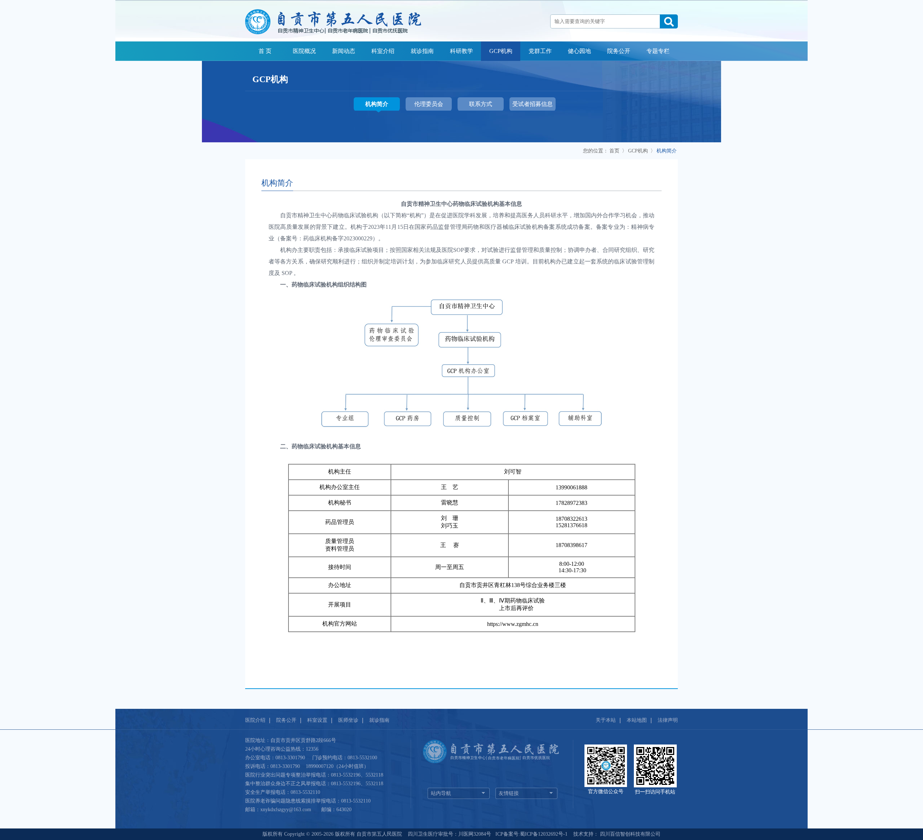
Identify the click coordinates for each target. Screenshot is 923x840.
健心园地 (579, 51)
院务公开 (618, 51)
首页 (614, 151)
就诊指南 (422, 51)
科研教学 (461, 51)
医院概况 (304, 51)
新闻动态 (343, 51)
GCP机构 (500, 51)
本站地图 (637, 720)
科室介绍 (382, 51)
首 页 (265, 51)
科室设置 (317, 720)
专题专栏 (658, 51)
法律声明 (668, 720)
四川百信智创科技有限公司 (630, 834)
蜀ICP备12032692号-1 (544, 834)
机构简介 (667, 151)
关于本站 (606, 720)
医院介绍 (255, 720)
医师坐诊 (348, 720)
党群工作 (540, 51)
